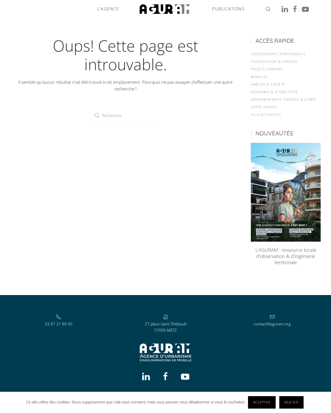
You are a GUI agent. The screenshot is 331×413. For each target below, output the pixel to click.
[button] (267, 9)
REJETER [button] (291, 402)
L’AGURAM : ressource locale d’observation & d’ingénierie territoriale (285, 256)
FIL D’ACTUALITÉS (266, 115)
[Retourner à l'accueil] (165, 9)
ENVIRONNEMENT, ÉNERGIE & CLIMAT (284, 99)
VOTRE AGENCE (264, 107)
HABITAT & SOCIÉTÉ (268, 84)
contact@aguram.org (272, 323)
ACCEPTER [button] (261, 402)
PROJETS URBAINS (266, 69)
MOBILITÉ (259, 77)
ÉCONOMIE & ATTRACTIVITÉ (274, 92)
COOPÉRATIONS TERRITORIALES (278, 54)
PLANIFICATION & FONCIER (274, 61)
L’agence (108, 9)
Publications (228, 9)
